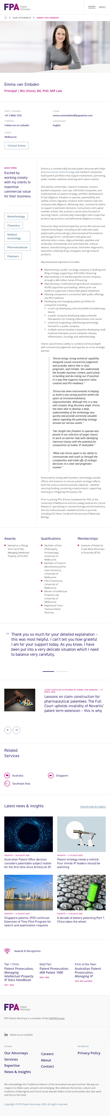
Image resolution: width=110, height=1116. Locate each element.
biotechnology (66, 172)
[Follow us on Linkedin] (6, 1035)
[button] (48, 671)
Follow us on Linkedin (21, 1034)
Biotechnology (16, 216)
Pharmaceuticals (17, 247)
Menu (102, 7)
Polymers (13, 256)
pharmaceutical (49, 172)
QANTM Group (56, 1018)
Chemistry (13, 225)
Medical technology (14, 236)
